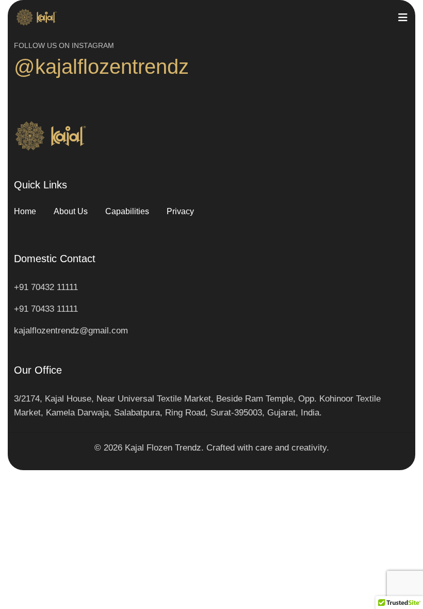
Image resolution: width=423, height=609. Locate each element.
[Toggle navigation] (403, 17)
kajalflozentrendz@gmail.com (71, 330)
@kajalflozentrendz (101, 66)
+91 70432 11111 (46, 287)
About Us (71, 211)
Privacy (180, 211)
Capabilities (127, 211)
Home (25, 211)
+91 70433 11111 (46, 309)
